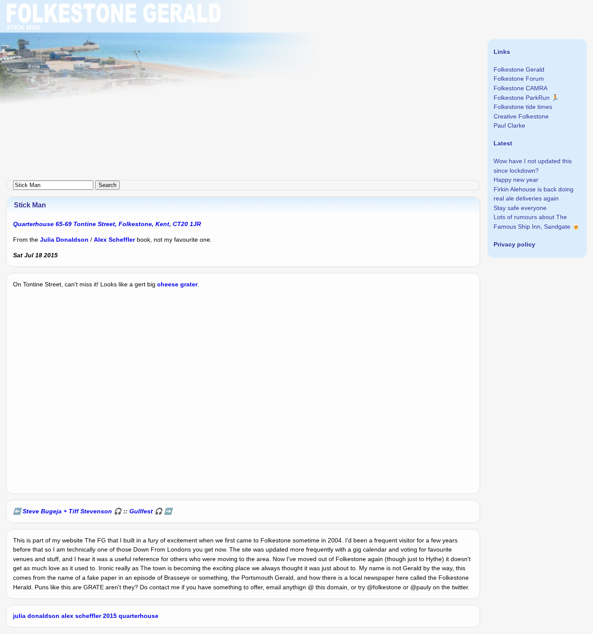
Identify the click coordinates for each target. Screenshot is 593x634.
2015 (110, 615)
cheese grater (177, 284)
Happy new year (516, 179)
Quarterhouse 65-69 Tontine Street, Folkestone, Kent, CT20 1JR (107, 223)
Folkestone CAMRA (520, 88)
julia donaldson (36, 615)
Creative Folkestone (521, 116)
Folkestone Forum (519, 78)
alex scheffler (81, 615)
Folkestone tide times (523, 106)
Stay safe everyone (520, 207)
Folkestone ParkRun (522, 97)
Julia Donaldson (64, 239)
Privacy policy (514, 244)
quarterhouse (138, 615)
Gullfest (141, 511)
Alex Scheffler (114, 239)
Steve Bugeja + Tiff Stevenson (67, 511)
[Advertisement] (260, 61)
